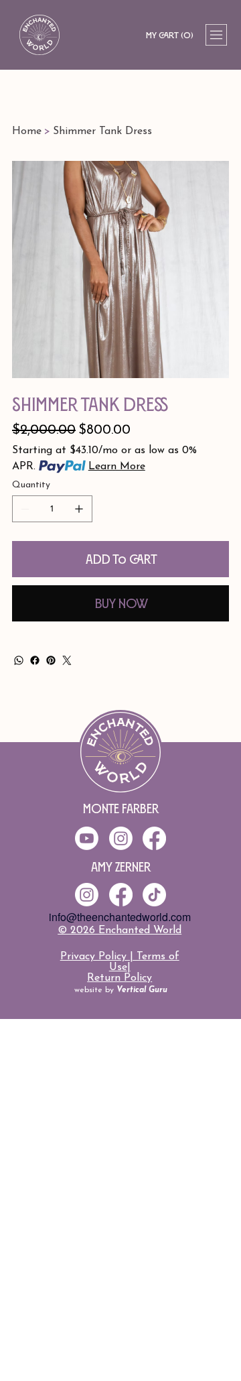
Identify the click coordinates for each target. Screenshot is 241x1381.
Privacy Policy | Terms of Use (119, 962)
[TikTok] (154, 894)
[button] (169, 35)
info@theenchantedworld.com (120, 916)
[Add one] (79, 508)
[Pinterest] (51, 660)
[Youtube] (86, 838)
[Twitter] (67, 660)
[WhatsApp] (18, 660)
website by (120, 990)
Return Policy (119, 978)
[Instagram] (86, 894)
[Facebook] (35, 660)
